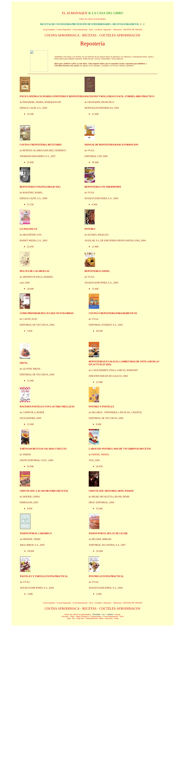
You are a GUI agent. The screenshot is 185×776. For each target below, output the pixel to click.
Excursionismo (96, 616)
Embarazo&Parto (92, 618)
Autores (117, 614)
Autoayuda (109, 618)
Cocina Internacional (79, 30)
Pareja (116, 618)
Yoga (68, 618)
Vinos (91, 30)
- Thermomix (117, 30)
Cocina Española (49, 30)
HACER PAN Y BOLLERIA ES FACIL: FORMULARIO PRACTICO (119, 96)
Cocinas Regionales (64, 30)
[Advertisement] (92, 653)
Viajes (72, 616)
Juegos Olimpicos (82, 616)
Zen (73, 618)
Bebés (101, 618)
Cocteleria (98, 30)
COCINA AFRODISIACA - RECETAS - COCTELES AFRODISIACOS (92, 35)
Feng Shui (80, 618)
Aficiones (64, 616)
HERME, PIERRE (100, 454)
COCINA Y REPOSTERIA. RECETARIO (41, 144)
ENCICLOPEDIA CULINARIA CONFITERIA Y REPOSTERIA (52, 96)
